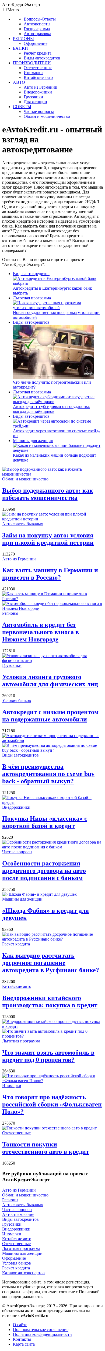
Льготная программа (32, 298)
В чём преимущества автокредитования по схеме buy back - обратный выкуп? (48, 774)
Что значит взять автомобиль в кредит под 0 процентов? (48, 1056)
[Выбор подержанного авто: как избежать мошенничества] (52, 474)
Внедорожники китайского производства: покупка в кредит (49, 1001)
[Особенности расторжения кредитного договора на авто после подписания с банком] (52, 847)
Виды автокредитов (31, 273)
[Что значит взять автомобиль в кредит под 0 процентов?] (52, 1036)
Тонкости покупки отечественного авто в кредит (45, 1148)
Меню (13, 10)
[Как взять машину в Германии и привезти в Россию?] (52, 598)
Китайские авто (16, 986)
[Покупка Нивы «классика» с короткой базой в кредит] (52, 802)
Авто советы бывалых (22, 523)
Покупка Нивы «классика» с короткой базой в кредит (44, 822)
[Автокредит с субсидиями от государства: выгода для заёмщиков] (58, 401)
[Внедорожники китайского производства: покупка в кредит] (52, 1026)
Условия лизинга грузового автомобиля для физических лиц (50, 680)
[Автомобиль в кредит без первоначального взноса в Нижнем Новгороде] (52, 608)
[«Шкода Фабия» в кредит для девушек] (39, 894)
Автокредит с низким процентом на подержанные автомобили (50, 715)
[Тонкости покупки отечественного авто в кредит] (49, 1128)
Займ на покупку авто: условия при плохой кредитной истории (48, 539)
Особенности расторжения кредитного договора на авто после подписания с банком (44, 870)
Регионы (10, 613)
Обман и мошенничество (25, 479)
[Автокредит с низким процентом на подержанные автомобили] (52, 740)
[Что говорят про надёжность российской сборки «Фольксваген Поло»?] (52, 1080)
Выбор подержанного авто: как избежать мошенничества (47, 494)
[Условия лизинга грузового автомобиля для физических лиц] (52, 660)
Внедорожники (16, 807)
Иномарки (11, 1085)
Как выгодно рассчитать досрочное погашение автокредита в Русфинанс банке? (50, 963)
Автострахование (18, 1214)
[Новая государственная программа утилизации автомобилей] (58, 307)
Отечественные (16, 1133)
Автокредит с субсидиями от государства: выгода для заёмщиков (51, 409)
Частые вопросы (17, 852)
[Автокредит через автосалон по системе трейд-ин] (58, 426)
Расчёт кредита (16, 944)
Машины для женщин (33, 440)
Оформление (14, 1258)
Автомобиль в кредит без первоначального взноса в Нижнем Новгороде (40, 632)
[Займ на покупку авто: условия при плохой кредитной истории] (52, 519)
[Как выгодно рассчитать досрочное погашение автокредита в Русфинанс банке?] (52, 939)
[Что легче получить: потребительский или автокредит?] (53, 377)
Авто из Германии (19, 559)
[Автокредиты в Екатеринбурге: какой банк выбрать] (58, 283)
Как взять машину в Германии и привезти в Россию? (50, 574)
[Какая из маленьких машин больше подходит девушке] (58, 450)
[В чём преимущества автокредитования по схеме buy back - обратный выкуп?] (52, 750)
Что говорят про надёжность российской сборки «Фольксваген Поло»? (52, 1104)
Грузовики (12, 665)
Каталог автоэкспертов (23, 1272)
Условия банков (16, 700)
